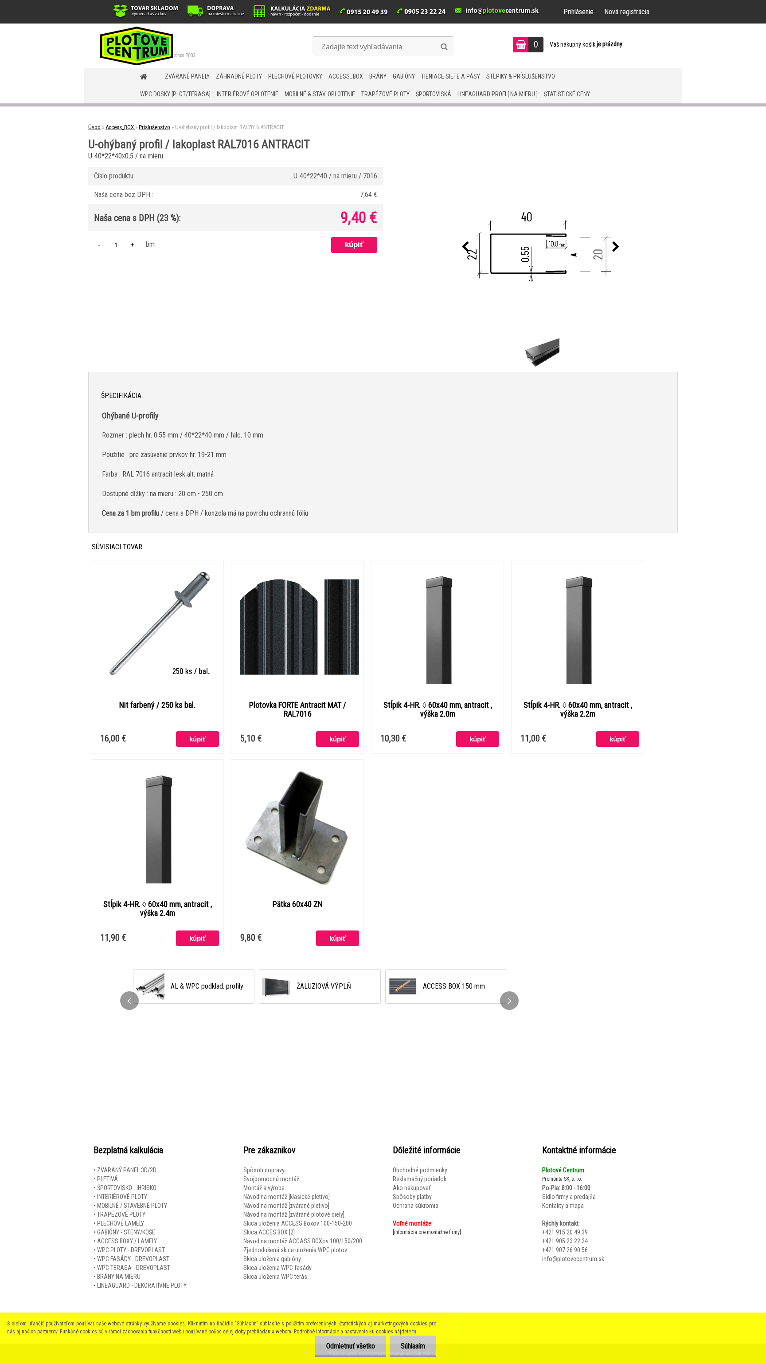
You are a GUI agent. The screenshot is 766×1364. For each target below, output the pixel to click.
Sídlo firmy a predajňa (569, 1196)
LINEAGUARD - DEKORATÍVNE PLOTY (142, 1285)
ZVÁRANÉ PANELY (187, 76)
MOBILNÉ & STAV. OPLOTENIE (320, 94)
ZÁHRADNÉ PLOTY (239, 76)
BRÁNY (378, 76)
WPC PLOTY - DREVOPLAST (131, 1250)
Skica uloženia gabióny (272, 1258)
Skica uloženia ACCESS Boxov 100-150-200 (297, 1223)
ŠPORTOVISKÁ (433, 94)
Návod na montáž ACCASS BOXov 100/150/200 (302, 1241)
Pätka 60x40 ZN (298, 904)
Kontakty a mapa (563, 1205)
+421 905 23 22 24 (565, 1241)
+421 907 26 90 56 (565, 1250)
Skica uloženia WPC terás (275, 1276)
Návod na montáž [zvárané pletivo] (286, 1205)
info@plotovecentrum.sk (573, 1258)
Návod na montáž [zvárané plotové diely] (293, 1214)
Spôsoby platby (412, 1196)
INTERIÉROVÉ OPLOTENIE (247, 94)
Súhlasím (413, 1346)
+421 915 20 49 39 (565, 1232)
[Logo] (145, 46)
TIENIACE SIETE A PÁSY (450, 76)
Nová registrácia (626, 12)
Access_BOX (345, 76)
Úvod (94, 127)
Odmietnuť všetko (350, 1346)
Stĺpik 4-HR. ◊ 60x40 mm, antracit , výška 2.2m (578, 709)
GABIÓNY (404, 76)
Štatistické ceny (567, 94)
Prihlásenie (578, 12)
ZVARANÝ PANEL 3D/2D (126, 1170)
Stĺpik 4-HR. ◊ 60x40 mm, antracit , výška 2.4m (157, 909)
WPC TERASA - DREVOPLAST (133, 1267)
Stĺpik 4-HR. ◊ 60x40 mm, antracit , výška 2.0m (437, 709)
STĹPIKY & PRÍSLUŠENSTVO (520, 76)
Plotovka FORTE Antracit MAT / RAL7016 (297, 709)
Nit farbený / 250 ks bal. (157, 705)
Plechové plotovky (295, 76)
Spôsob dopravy (264, 1170)
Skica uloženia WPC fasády (277, 1267)
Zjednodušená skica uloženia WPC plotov (295, 1250)
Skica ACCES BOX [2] (269, 1232)
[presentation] (465, 247)
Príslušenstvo (154, 127)
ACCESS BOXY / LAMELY (127, 1241)
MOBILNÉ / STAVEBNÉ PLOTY (132, 1205)
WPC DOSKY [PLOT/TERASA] (175, 94)
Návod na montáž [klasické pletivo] (286, 1196)
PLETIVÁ (107, 1179)
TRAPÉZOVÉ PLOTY (385, 94)
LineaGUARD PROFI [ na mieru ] (497, 94)
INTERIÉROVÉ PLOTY (122, 1196)
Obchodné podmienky (420, 1170)
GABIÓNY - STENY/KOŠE (126, 1232)
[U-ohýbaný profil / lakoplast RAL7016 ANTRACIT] (540, 247)
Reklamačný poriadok (419, 1179)
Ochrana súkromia (415, 1205)
